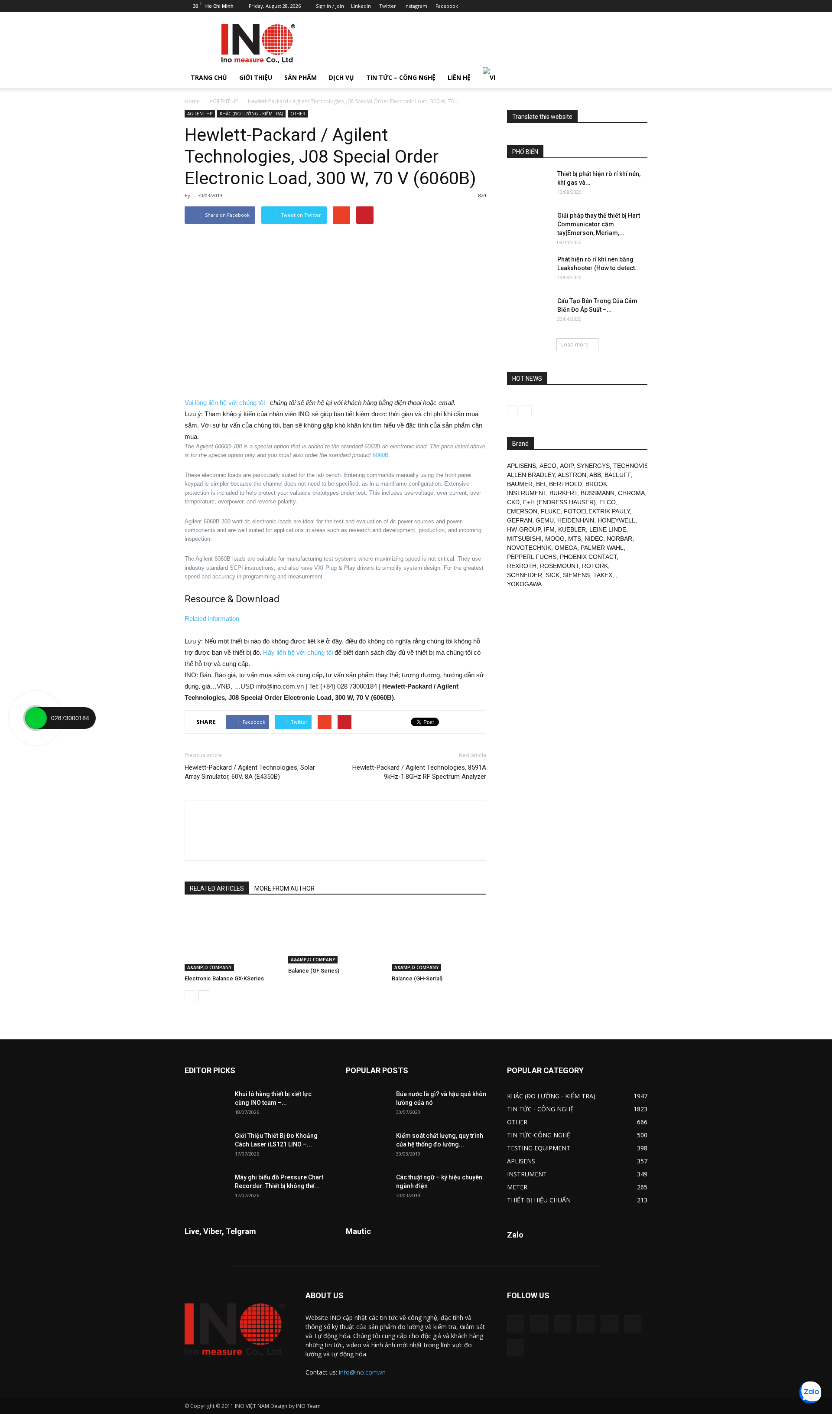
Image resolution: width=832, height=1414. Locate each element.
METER (517, 1187)
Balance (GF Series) (313, 970)
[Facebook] (569, 6)
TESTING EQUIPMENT (538, 1148)
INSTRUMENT (527, 1174)
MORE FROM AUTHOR (284, 888)
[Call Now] (36, 718)
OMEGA (566, 547)
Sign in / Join (330, 6)
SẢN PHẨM (300, 77)
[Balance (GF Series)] (335, 934)
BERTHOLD (565, 483)
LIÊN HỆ (459, 77)
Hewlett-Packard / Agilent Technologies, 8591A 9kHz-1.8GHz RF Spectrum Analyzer (419, 772)
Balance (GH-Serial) (417, 978)
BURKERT (563, 493)
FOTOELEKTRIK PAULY (597, 511)
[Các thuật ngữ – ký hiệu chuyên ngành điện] (367, 1188)
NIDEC (594, 538)
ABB (595, 474)
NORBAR (619, 538)
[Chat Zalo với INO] (810, 1392)
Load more (574, 344)
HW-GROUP (523, 529)
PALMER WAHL (602, 547)
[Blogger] (555, 6)
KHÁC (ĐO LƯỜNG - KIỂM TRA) (251, 114)
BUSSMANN (597, 493)
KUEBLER (572, 529)
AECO (548, 465)
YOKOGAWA (524, 584)
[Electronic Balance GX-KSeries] (232, 938)
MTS (574, 538)
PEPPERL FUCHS (531, 556)
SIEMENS (576, 574)
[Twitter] (626, 6)
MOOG (555, 538)
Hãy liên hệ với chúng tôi (298, 652)
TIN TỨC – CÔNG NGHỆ (401, 77)
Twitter (387, 6)
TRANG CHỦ (209, 77)
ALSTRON (572, 474)
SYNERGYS (593, 465)
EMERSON (522, 511)
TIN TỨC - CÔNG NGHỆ (540, 1109)
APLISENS (521, 465)
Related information (212, 618)
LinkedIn (361, 6)
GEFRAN (519, 520)
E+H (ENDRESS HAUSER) (559, 502)
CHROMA (631, 493)
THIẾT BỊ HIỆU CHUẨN (539, 1200)
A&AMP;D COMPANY (209, 967)
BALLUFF (617, 474)
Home (192, 101)
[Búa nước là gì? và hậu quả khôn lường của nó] (367, 1105)
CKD (513, 502)
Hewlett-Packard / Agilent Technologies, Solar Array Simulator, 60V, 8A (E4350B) (250, 772)
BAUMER (520, 483)
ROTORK (595, 565)
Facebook (447, 6)
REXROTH (521, 565)
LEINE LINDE (607, 529)
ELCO (607, 502)
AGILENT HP (223, 101)
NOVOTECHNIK (529, 547)
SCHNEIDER (524, 574)
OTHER (298, 114)
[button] (637, 77)
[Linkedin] (583, 6)
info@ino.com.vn (362, 1372)
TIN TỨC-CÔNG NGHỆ (538, 1135)
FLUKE (550, 511)
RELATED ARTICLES (217, 888)
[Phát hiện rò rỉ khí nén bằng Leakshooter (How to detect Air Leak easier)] (528, 270)
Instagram (415, 6)
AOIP (566, 465)
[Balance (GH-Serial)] (439, 938)
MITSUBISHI (524, 538)
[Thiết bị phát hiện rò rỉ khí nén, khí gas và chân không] (528, 185)
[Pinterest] (598, 6)
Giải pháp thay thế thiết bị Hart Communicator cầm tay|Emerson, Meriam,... (598, 224)
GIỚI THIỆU (255, 77)
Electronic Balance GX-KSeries (224, 978)
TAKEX (602, 574)
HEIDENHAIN (575, 520)
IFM (549, 529)
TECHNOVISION (636, 465)
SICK (552, 574)
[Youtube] (640, 6)
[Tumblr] (612, 6)
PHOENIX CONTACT (588, 556)
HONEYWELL (616, 520)
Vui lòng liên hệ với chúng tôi (225, 402)
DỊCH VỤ (341, 77)
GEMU (545, 520)
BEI (541, 483)
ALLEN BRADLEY (531, 474)
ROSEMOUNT (559, 565)
